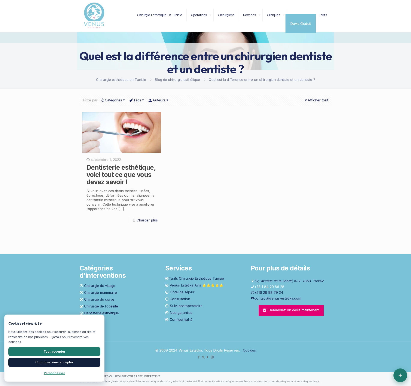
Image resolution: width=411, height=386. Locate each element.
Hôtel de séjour (182, 292)
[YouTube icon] (207, 357)
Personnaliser (54, 373)
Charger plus (147, 220)
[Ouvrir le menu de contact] (400, 375)
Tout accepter (54, 351)
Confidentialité (181, 319)
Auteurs (158, 100)
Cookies (249, 350)
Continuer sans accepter (54, 362)
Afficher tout (318, 100)
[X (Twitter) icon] (203, 357)
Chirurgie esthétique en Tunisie (121, 79)
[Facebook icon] (198, 357)
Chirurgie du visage (99, 286)
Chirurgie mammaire (100, 292)
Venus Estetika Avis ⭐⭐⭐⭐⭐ (196, 285)
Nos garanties (181, 312)
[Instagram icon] (212, 357)
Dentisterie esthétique (101, 313)
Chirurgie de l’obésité (101, 306)
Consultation (180, 299)
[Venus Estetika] (94, 15)
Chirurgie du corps (99, 299)
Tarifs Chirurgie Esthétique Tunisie (196, 278)
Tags (137, 100)
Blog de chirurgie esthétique (177, 79)
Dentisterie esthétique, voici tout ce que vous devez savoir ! (121, 174)
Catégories (113, 100)
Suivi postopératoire (186, 306)
